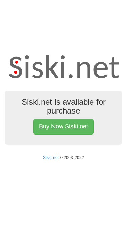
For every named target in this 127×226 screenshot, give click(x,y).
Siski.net (51, 157)
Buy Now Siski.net (63, 126)
